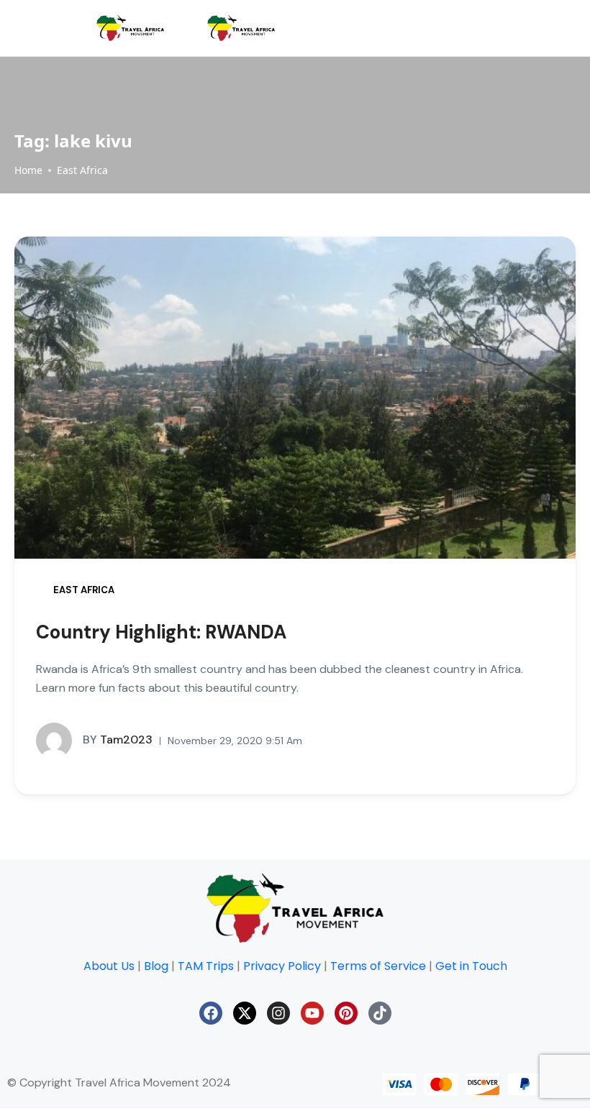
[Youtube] (312, 1013)
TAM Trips (206, 966)
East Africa (82, 170)
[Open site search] (546, 28)
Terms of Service (378, 966)
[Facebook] (210, 1013)
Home (28, 170)
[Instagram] (278, 1013)
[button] (482, 28)
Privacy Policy (282, 966)
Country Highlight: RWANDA (161, 632)
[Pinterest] (346, 1013)
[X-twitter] (244, 1013)
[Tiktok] (379, 1013)
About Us (109, 966)
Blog (156, 966)
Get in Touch (471, 966)
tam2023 (118, 739)
